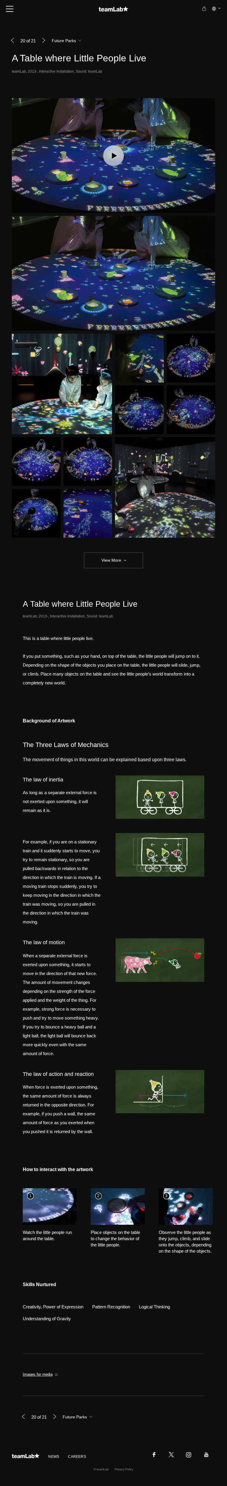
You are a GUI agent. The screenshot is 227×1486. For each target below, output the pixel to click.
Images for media (38, 1374)
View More (111, 560)
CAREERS (77, 1457)
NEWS (53, 1457)
